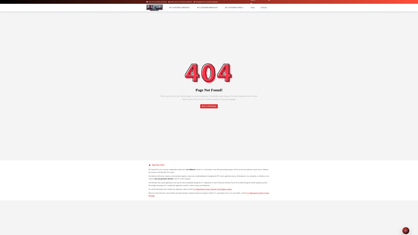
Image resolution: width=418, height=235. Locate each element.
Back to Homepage (209, 106)
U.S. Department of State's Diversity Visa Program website (212, 189)
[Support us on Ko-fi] (3, 231)
